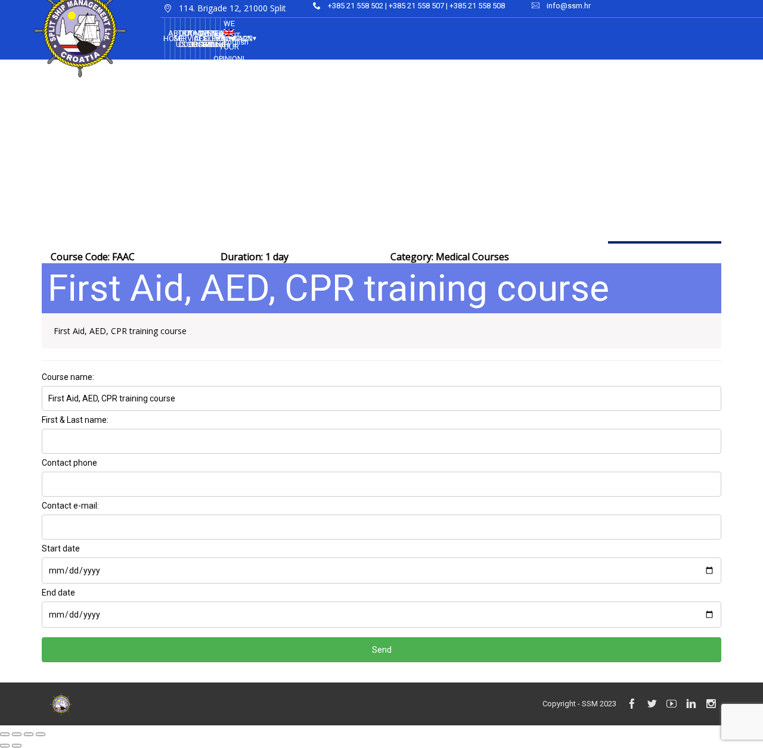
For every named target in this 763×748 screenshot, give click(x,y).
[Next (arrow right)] (16, 745)
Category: (449, 256)
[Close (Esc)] (5, 734)
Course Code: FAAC (93, 256)
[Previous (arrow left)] (5, 745)
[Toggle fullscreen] (28, 734)
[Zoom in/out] (40, 734)
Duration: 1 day (255, 256)
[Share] (16, 734)
